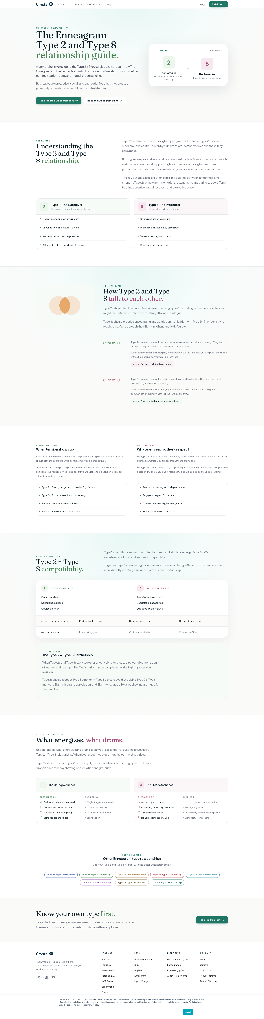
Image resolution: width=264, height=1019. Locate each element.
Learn (76, 4)
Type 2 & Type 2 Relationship (96, 874)
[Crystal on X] (39, 977)
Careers (204, 964)
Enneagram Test (175, 964)
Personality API (109, 975)
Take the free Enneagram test (56, 100)
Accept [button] (188, 1012)
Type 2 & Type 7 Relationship (132, 882)
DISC (136, 964)
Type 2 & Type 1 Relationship (61, 874)
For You (105, 959)
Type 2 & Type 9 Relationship (167, 882)
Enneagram (140, 975)
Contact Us (205, 970)
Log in (203, 4)
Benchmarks (108, 986)
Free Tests (92, 4)
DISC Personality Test (178, 959)
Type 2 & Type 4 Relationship (167, 874)
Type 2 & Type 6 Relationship (96, 882)
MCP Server (107, 981)
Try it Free (217, 4)
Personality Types (143, 959)
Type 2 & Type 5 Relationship (203, 874)
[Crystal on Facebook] (53, 977)
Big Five (138, 970)
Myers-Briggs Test (176, 970)
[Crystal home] (44, 4)
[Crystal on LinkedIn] (46, 977)
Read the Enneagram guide (103, 100)
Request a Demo (208, 975)
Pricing (108, 4)
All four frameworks (177, 975)
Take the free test (209, 919)
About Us (204, 959)
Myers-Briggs (141, 981)
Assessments (108, 970)
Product (62, 4)
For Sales (106, 964)
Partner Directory (208, 981)
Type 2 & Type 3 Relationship (131, 874)
